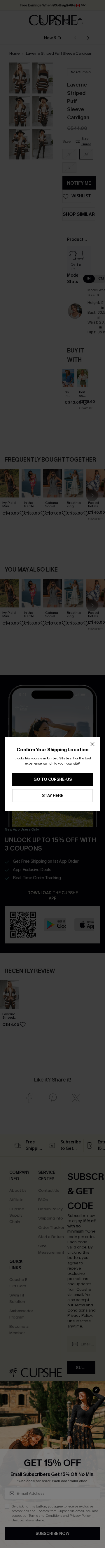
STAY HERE (52, 795)
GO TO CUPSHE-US (53, 779)
